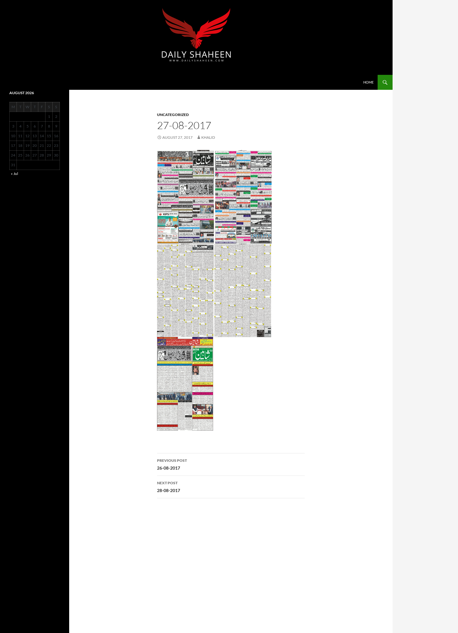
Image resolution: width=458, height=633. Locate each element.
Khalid (208, 137)
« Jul (14, 173)
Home (368, 82)
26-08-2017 (172, 464)
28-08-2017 (168, 487)
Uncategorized (173, 114)
